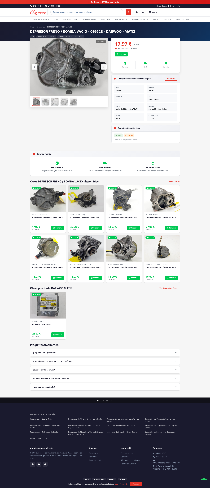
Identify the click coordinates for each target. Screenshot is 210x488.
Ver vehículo (171, 78)
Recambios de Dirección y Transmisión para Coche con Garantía (85, 433)
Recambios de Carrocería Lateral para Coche (45, 427)
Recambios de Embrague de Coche (44, 432)
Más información (121, 484)
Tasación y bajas (182, 19)
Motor (56, 19)
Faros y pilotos (121, 19)
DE (112, 400)
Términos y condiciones (130, 460)
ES (98, 400)
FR (107, 400)
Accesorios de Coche (38, 438)
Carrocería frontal (70, 19)
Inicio (32, 27)
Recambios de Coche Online (41, 419)
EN (103, 400)
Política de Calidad (128, 464)
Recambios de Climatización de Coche (121, 432)
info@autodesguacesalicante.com (166, 461)
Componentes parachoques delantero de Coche (122, 420)
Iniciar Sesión (162, 6)
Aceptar (136, 484)
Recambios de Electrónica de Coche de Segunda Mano (84, 427)
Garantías (124, 457)
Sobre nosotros (127, 453)
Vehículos (167, 19)
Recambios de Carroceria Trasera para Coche (160, 420)
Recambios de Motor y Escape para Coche (85, 419)
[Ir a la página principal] (39, 12)
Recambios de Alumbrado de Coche (120, 425)
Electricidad (105, 19)
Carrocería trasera (89, 19)
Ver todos (174, 181)
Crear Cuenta (175, 6)
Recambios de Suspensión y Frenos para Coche (161, 427)
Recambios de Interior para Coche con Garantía (160, 433)
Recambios (41, 27)
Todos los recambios (41, 19)
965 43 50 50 (160, 457)
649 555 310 (159, 453)
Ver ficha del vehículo (169, 288)
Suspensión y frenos (140, 19)
